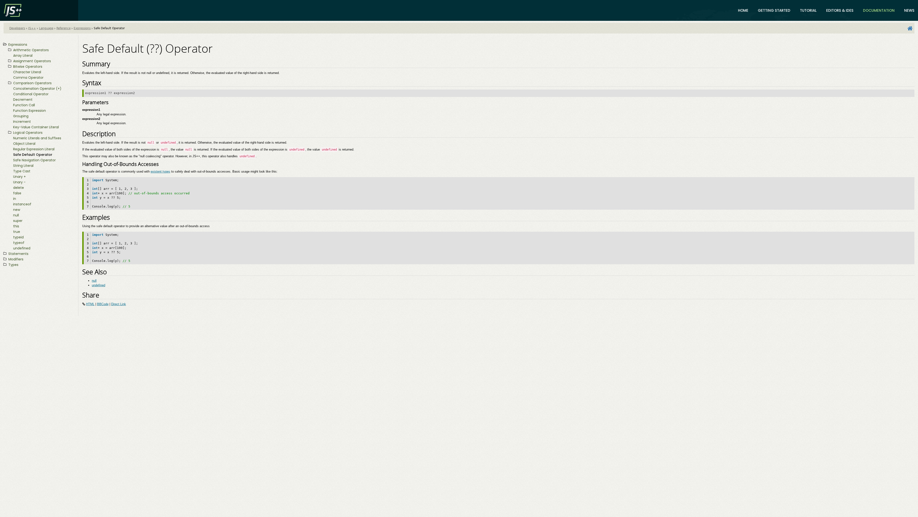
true (16, 231)
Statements (18, 253)
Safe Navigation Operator (34, 160)
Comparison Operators (32, 83)
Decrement (23, 99)
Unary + (19, 176)
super (17, 220)
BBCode (103, 304)
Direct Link (118, 304)
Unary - (19, 182)
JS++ (32, 28)
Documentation (879, 10)
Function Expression (29, 110)
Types (13, 264)
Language (46, 28)
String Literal (23, 165)
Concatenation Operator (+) (37, 88)
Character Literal (27, 72)
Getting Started (774, 10)
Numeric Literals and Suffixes (37, 138)
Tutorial (808, 10)
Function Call (24, 105)
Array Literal (23, 55)
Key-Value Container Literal (36, 127)
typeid (18, 237)
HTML (90, 304)
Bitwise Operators (27, 66)
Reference (63, 28)
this (16, 226)
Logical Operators (28, 132)
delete (18, 187)
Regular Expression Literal (34, 149)
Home (743, 10)
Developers (17, 28)
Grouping (20, 116)
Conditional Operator (31, 94)
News (909, 10)
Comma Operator (28, 77)
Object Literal (24, 143)
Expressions (82, 28)
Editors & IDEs (839, 10)
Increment (22, 121)
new (16, 209)
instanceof (22, 204)
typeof (18, 242)
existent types (160, 171)
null (16, 215)
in (14, 198)
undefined (21, 248)
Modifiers (15, 259)
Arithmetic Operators (31, 50)
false (17, 193)
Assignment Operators (32, 61)
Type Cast (21, 171)
